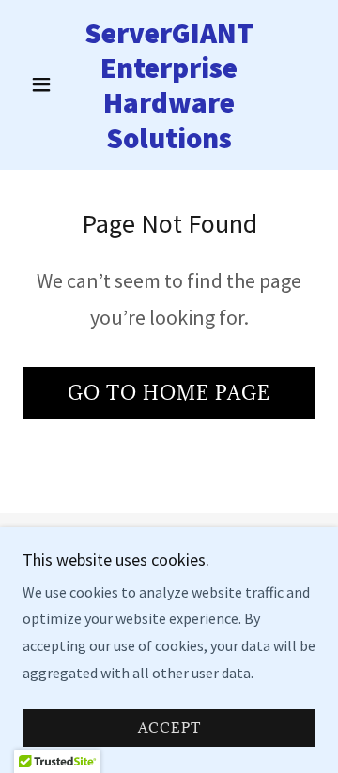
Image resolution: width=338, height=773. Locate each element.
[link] (169, 85)
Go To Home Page (169, 393)
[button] (45, 84)
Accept (169, 728)
